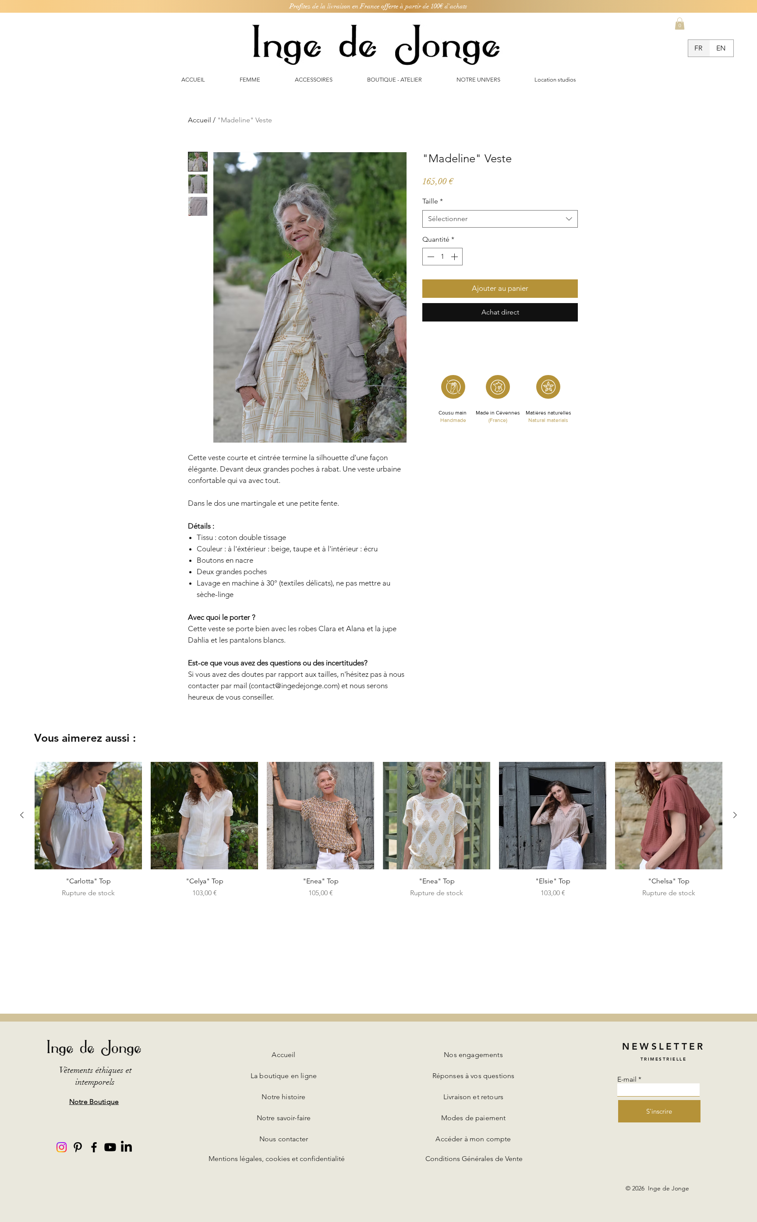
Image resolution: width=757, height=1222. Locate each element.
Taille (432, 201)
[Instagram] (61, 1147)
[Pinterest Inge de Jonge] (78, 1147)
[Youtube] (110, 1147)
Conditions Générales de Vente (474, 1158)
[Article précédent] (22, 815)
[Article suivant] (735, 815)
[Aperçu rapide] (88, 815)
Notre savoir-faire (284, 1118)
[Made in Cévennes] (498, 387)
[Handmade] (453, 387)
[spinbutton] (442, 256)
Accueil (199, 120)
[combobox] (500, 219)
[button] (680, 23)
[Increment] (455, 256)
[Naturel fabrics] (548, 387)
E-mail (627, 1079)
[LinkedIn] (126, 1147)
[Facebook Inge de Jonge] (94, 1147)
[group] (378, 830)
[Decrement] (430, 256)
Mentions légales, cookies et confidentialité (277, 1158)
